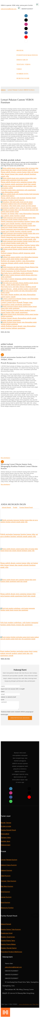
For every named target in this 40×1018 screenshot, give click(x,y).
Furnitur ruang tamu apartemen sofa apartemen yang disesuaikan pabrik (18, 191)
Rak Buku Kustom (7, 886)
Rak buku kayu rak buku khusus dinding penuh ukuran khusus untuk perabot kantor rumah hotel (19, 288)
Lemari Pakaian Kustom (9, 859)
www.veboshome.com (25, 1004)
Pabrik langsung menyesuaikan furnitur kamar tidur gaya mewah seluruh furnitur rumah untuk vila (20, 246)
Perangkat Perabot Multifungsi (11, 952)
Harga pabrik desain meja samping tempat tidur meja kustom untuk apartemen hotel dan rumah (18, 183)
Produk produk (6, 826)
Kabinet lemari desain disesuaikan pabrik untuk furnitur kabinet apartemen (18, 319)
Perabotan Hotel (6, 933)
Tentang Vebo (6, 837)
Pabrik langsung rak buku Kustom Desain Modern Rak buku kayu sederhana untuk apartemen (19, 272)
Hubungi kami (5, 845)
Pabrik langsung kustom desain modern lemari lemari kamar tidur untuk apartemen (18, 311)
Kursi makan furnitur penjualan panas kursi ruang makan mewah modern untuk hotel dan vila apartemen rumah (18, 653)
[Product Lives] (5, 1016)
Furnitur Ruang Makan (8, 944)
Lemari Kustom (6, 897)
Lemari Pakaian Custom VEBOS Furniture (21, 90)
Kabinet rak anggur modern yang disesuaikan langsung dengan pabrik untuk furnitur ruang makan (18, 263)
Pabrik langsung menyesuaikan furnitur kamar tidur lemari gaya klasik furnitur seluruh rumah (20, 222)
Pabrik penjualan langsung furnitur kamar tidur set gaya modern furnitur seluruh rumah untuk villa (19, 535)
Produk (15, 507)
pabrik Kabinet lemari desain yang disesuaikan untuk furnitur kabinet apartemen (18, 327)
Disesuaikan (5, 834)
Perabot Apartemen (8, 937)
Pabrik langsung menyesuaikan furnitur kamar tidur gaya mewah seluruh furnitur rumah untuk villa (20, 238)
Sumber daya (5, 841)
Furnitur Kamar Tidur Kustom (11, 929)
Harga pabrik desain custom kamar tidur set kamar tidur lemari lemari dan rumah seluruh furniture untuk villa (19, 174)
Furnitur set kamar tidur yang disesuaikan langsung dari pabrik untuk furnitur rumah (20, 214)
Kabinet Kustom (6, 870)
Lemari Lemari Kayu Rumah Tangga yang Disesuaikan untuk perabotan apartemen (16, 303)
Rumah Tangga (6, 822)
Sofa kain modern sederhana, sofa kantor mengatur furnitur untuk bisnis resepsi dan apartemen (19, 624)
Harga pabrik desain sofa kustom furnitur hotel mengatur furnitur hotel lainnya (18, 199)
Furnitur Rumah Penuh (26, 507)
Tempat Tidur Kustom (8, 881)
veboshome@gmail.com (9, 9)
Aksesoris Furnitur (7, 908)
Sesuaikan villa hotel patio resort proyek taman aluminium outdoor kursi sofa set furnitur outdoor (19, 207)
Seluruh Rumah (6, 507)
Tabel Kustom (5, 876)
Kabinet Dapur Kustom (9, 865)
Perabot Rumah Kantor (9, 948)
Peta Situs (36, 1004)
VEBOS (3, 90)
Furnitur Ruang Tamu (8, 940)
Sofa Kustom (5, 892)
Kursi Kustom (5, 902)
